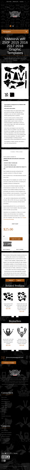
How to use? (15, 223)
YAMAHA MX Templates (22, 57)
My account (3, 403)
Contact (3, 411)
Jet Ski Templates (5, 440)
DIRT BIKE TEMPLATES (11, 57)
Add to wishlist (6, 249)
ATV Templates (4, 430)
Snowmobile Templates (6, 434)
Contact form (8, 363)
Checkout (21, 1)
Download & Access (5, 401)
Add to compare (19, 249)
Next (19, 280)
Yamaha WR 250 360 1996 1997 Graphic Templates (8, 305)
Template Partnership (6, 416)
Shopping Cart (15, 1)
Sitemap (3, 414)
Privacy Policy (4, 407)
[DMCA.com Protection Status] (7, 246)
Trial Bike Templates (5, 438)
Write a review (19, 151)
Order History (4, 405)
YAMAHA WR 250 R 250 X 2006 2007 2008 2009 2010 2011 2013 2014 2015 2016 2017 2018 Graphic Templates (22, 306)
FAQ (2, 418)
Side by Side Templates (6, 432)
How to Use (4, 397)
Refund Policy (4, 409)
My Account (9, 1)
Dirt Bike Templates (5, 436)
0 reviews (13, 151)
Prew (11, 280)
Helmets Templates (5, 443)
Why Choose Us (4, 399)
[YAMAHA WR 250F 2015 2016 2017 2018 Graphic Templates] (15, 76)
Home (4, 57)
